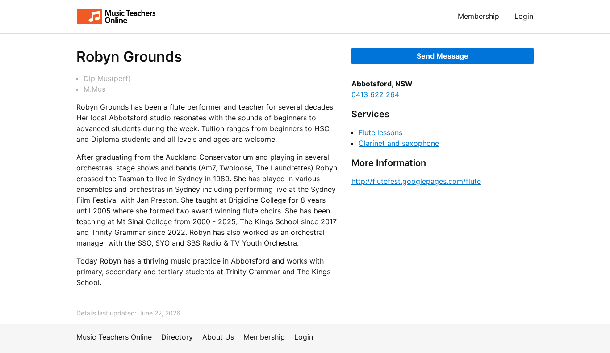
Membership (478, 16)
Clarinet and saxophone (399, 143)
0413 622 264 (375, 94)
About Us (218, 336)
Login (523, 16)
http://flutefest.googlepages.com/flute (416, 181)
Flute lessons (380, 132)
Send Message (442, 55)
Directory (177, 336)
